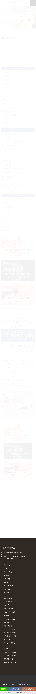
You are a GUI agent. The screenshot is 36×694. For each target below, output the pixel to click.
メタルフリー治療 (9, 612)
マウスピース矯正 (9, 619)
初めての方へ (8, 565)
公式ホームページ (9, 649)
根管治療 (6, 605)
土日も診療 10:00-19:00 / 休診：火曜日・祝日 (18, 692)
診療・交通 (7, 589)
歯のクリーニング (9, 639)
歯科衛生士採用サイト (11, 662)
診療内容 (6, 575)
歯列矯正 (6, 615)
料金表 (6, 582)
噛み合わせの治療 (9, 633)
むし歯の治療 (8, 602)
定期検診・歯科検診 (10, 643)
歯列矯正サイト (8, 659)
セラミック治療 (8, 608)
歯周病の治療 (8, 598)
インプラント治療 (9, 629)
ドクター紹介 (8, 572)
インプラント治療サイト (11, 656)
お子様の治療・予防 (10, 636)
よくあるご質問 (8, 586)
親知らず (6, 622)
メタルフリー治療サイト (11, 652)
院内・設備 (7, 579)
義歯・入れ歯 (8, 626)
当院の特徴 (7, 568)
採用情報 (6, 593)
